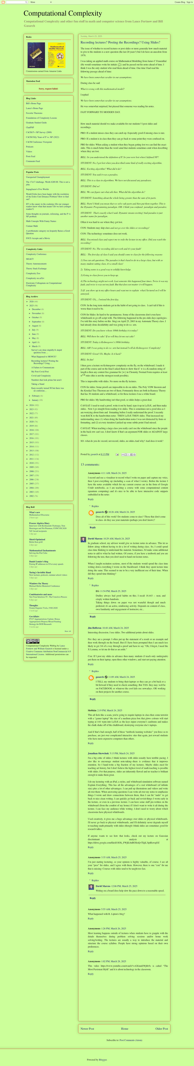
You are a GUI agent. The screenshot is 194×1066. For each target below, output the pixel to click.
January (35, 400)
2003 (31, 491)
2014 (31, 446)
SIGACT (30, 258)
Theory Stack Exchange (36, 268)
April (34, 342)
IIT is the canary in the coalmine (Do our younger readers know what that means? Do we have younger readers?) (48, 207)
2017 (31, 434)
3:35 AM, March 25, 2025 (114, 857)
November (37, 313)
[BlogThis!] (125, 454)
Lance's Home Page (34, 108)
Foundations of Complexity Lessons (41, 117)
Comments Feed (33, 161)
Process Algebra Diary (39, 523)
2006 (31, 479)
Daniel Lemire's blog (38, 561)
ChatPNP (30, 127)
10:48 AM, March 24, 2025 (115, 627)
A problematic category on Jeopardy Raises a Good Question (48, 232)
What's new (34, 512)
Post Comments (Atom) (131, 1040)
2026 (31, 301)
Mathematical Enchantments (42, 550)
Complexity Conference (36, 254)
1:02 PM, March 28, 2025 (113, 961)
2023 (31, 409)
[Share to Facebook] (131, 454)
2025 (31, 305)
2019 (31, 425)
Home (124, 1028)
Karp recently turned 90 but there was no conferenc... (47, 389)
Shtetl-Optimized (37, 539)
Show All (68, 631)
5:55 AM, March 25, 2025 (114, 909)
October (35, 317)
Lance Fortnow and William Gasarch (45, 647)
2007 (31, 475)
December (36, 309)
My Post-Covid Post (40, 371)
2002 (31, 495)
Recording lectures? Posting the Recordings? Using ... (44, 362)
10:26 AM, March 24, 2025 (121, 511)
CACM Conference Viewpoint (39, 141)
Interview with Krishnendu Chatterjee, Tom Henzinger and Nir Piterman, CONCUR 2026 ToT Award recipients (48, 528)
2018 (31, 429)
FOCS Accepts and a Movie (38, 238)
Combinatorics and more (40, 594)
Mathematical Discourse (39, 514)
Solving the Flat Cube (38, 553)
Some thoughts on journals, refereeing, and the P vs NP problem (48, 215)
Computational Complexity (63, 13)
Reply (91, 499)
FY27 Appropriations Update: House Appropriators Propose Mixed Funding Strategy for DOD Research (45, 622)
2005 (31, 483)
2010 (31, 462)
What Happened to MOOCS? (43, 356)
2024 (31, 405)
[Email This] (122, 454)
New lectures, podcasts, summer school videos (48, 574)
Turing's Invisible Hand (40, 572)
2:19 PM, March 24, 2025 (109, 710)
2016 (31, 438)
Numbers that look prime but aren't (46, 379)
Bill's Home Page (33, 103)
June (34, 334)
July (34, 329)
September (37, 321)
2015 (31, 442)
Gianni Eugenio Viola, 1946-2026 (43, 607)
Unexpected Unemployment (38, 177)
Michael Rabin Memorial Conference (44, 586)
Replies (95, 506)
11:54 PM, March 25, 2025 (113, 591)
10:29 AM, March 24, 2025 (116, 538)
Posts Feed (30, 156)
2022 (31, 413)
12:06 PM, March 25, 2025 (124, 886)
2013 (31, 450)
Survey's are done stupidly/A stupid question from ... (46, 351)
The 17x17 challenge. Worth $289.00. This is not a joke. (48, 183)
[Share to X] (128, 454)
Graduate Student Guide (36, 122)
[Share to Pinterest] (134, 454)
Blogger (103, 1059)
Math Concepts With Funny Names (41, 221)
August (35, 325)
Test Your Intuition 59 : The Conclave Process (48, 596)
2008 (31, 471)
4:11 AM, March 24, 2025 (114, 473)
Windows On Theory (38, 583)
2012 (31, 454)
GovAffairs (34, 616)
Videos (29, 151)
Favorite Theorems (34, 113)
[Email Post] (117, 454)
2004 (31, 487)
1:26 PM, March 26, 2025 (113, 928)
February (36, 395)
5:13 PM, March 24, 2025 (122, 753)
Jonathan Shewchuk (98, 753)
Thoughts (33, 605)
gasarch (100, 512)
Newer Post (87, 1028)
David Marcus (95, 538)
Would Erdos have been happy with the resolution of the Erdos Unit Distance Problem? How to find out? (47, 197)
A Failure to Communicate (42, 367)
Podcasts (29, 146)
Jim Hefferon (94, 627)
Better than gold (36, 541)
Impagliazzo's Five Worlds (37, 189)
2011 (31, 458)
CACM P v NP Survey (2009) (39, 132)
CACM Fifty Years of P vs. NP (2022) (42, 137)
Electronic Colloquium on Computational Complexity (44, 284)
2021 (31, 417)
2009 (31, 467)
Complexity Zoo (33, 273)
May (34, 338)
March (35, 346)
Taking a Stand (37, 383)
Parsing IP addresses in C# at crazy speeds (46, 564)
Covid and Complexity (41, 375)
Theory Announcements (36, 263)
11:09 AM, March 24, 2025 (121, 676)
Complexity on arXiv (35, 278)
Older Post (162, 1028)
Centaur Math (32, 225)
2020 (31, 421)
